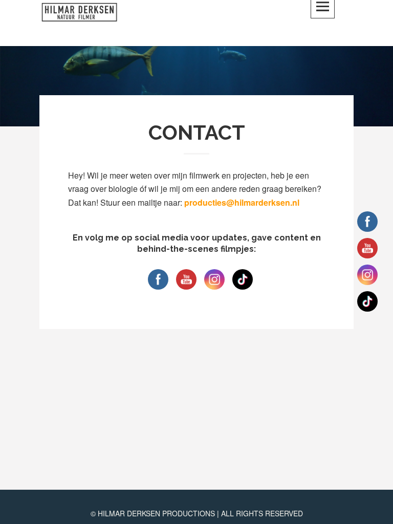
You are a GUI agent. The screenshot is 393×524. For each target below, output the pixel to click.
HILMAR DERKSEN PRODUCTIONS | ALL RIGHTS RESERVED (200, 513)
